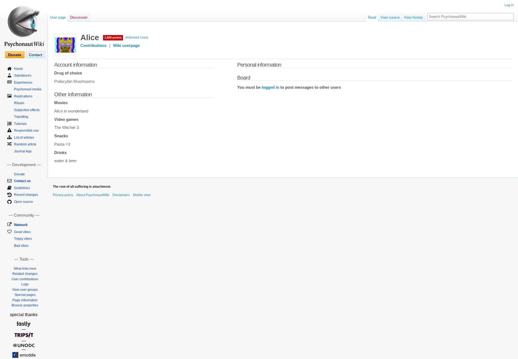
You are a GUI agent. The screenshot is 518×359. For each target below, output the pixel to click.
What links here (25, 269)
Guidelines (22, 188)
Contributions (93, 45)
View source (390, 17)
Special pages (25, 295)
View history (413, 17)
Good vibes (22, 232)
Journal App (23, 151)
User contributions (25, 279)
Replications (23, 96)
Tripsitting (21, 117)
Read (372, 17)
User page (58, 17)
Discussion (78, 17)
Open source (23, 202)
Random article (25, 144)
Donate (14, 55)
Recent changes (26, 195)
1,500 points (113, 37)
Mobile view (142, 195)
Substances (22, 75)
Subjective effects (27, 110)
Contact (35, 55)
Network (21, 225)
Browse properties (25, 305)
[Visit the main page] (23, 24)
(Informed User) (136, 37)
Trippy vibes (23, 239)
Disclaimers (121, 195)
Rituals (19, 103)
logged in (270, 87)
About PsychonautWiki (92, 195)
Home (18, 69)
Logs (25, 284)
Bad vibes (21, 246)
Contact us (22, 181)
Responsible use (26, 130)
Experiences (23, 82)
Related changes (25, 274)
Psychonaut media (27, 89)
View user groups (25, 290)
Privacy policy (63, 195)
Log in (509, 5)
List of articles (24, 137)
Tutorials (20, 124)
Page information (25, 300)
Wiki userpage (126, 45)
